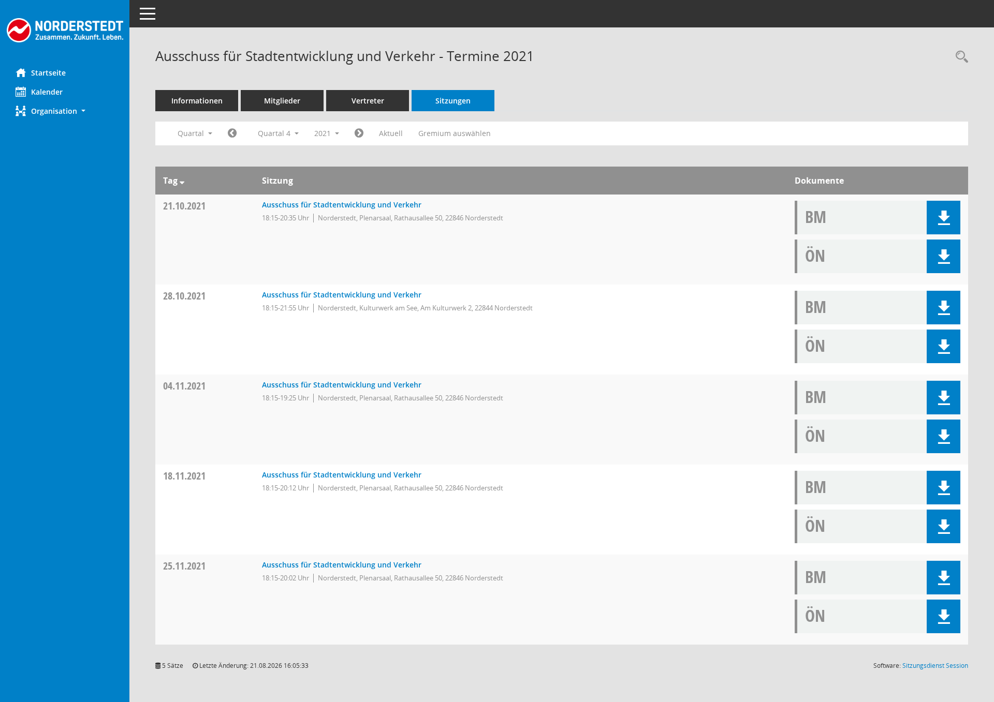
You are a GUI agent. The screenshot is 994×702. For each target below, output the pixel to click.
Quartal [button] (192, 133)
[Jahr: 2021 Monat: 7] (232, 133)
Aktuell (391, 133)
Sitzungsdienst (935, 665)
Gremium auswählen (454, 133)
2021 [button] (323, 133)
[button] (64, 111)
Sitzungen (453, 101)
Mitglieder (282, 101)
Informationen (197, 101)
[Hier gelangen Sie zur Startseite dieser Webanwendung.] (64, 30)
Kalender (47, 92)
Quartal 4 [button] (275, 133)
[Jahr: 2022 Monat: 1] (359, 133)
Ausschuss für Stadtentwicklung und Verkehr (341, 205)
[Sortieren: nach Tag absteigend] (182, 180)
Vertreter (368, 101)
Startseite (48, 73)
